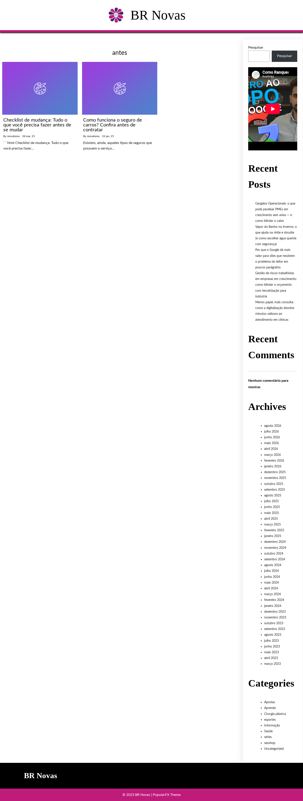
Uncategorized (274, 748)
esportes (270, 719)
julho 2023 (271, 640)
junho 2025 (272, 507)
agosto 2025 (272, 495)
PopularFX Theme (167, 795)
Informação (272, 725)
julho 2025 (271, 501)
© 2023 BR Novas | (137, 795)
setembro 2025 (274, 489)
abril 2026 (271, 449)
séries (268, 737)
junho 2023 (272, 646)
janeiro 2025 (272, 536)
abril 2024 (271, 588)
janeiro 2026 (272, 466)
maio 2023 (271, 652)
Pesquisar (255, 47)
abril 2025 (271, 518)
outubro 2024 (273, 553)
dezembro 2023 (275, 611)
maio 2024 (271, 582)
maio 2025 (271, 513)
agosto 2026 (272, 425)
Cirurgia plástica (275, 714)
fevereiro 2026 (274, 460)
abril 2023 (271, 658)
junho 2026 (272, 437)
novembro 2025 (275, 478)
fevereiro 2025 (274, 530)
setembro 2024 (274, 559)
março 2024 (272, 594)
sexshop (269, 743)
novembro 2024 (275, 547)
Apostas (269, 702)
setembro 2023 (274, 629)
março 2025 (272, 524)
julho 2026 (271, 431)
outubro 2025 (273, 484)
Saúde (268, 731)
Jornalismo (13, 136)
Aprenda (270, 708)
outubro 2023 (273, 623)
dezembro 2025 (275, 472)
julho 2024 (271, 571)
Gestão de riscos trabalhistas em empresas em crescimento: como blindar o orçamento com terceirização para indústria (276, 285)
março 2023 (272, 663)
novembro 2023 (275, 617)
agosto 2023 (272, 634)
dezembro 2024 (275, 541)
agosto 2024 (272, 565)
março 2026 (272, 455)
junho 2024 (272, 577)
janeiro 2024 (272, 606)
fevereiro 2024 (274, 600)
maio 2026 (271, 443)
